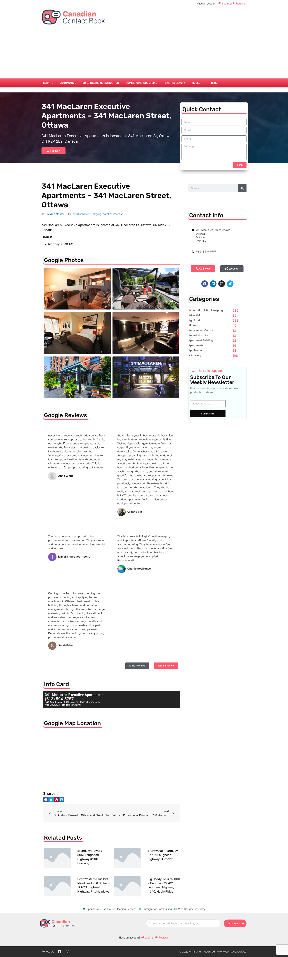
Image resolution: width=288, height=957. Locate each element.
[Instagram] (221, 283)
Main (46, 82)
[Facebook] (204, 283)
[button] (45, 799)
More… (196, 82)
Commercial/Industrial (141, 82)
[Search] (242, 188)
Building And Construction (100, 82)
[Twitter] (230, 283)
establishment (81, 214)
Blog (214, 82)
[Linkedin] (213, 283)
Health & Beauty (174, 82)
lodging (96, 214)
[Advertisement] (144, 53)
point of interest (113, 214)
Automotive (68, 82)
